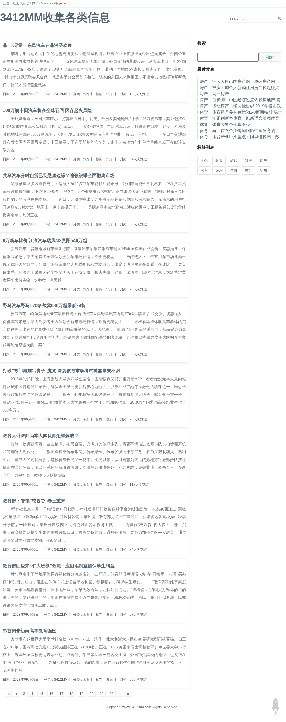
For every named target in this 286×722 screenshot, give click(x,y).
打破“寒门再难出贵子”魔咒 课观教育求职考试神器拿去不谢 (61, 370)
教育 (130, 33)
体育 (47, 33)
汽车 (75, 33)
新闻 (20, 33)
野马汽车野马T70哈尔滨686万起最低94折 (44, 305)
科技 (102, 33)
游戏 (116, 33)
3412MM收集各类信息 (55, 17)
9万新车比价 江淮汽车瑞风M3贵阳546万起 (45, 240)
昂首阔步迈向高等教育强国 (29, 630)
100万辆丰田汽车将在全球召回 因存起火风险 (47, 110)
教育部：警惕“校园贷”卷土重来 (34, 500)
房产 (88, 33)
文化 (143, 33)
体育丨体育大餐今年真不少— (227, 124)
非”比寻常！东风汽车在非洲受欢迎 (37, 45)
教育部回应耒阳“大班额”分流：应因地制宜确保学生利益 (59, 565)
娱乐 (61, 33)
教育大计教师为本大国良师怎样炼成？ (41, 435)
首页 (6, 33)
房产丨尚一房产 (214, 93)
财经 (34, 33)
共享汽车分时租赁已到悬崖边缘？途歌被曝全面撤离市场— (61, 175)
